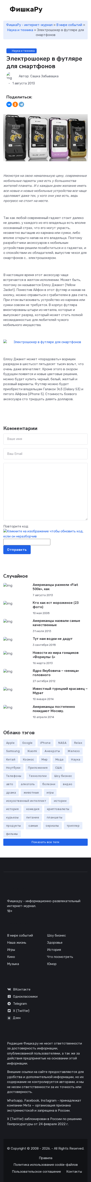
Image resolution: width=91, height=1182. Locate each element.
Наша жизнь (16, 943)
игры (50, 792)
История (54, 950)
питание (32, 817)
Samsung (13, 751)
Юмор (52, 964)
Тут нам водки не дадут (53, 639)
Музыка (13, 964)
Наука (75, 759)
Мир (45, 759)
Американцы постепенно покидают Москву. (54, 708)
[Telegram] (21, 104)
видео (67, 784)
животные (31, 792)
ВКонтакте (21, 989)
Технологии (38, 776)
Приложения (37, 767)
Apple (10, 742)
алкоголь (28, 784)
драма (11, 792)
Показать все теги (45, 842)
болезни (48, 784)
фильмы (12, 834)
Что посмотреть (60, 957)
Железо (74, 751)
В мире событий (69, 25)
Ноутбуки (13, 767)
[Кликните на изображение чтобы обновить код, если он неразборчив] (45, 534)
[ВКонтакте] (9, 104)
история (12, 809)
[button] (85, 9)
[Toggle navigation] (71, 9)
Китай (10, 759)
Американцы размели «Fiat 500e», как (55, 587)
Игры (11, 950)
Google (27, 742)
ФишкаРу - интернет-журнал (29, 25)
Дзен (17, 1018)
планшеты (55, 817)
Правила (45, 1158)
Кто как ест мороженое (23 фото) (56, 605)
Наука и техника (20, 30)
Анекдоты (52, 751)
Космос (28, 759)
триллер (73, 825)
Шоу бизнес (63, 776)
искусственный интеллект (26, 800)
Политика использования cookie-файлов (45, 1165)
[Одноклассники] (15, 104)
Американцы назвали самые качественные (56, 623)
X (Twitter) (21, 1011)
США (58, 767)
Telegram (20, 1004)
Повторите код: (16, 526)
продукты (13, 825)
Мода (59, 759)
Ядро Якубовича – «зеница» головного (56, 673)
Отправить (17, 550)
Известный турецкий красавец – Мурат (60, 691)
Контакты (74, 1172)
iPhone (45, 742)
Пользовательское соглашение (36, 1172)
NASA (62, 742)
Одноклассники (25, 997)
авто (9, 784)
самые (33, 825)
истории (60, 800)
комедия (33, 809)
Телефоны (13, 776)
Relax (78, 742)
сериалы (52, 825)
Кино (11, 957)
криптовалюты (58, 809)
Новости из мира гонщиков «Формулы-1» (56, 655)
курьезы (12, 817)
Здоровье (55, 943)
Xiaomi (32, 751)
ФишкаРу (25, 9)
